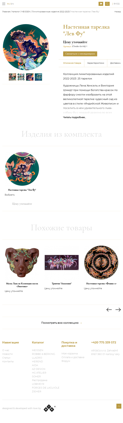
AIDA (35, 365)
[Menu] (3, 4)
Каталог (16, 12)
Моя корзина (70, 353)
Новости (7, 354)
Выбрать (10, 195)
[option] (22, 178)
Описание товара (72, 63)
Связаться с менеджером (80, 54)
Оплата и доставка (73, 357)
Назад (117, 12)
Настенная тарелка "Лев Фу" (22, 190)
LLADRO (37, 358)
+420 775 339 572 (103, 342)
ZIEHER (36, 391)
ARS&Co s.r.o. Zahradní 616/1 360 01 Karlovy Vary (105, 352)
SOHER (36, 376)
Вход (117, 4)
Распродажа (39, 380)
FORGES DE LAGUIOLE (45, 388)
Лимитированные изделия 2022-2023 (50, 12)
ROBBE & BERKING (43, 354)
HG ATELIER (39, 373)
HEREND (37, 361)
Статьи (6, 358)
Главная (6, 12)
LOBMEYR (38, 384)
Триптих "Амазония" (62, 283)
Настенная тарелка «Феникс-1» (101, 283)
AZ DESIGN (38, 369)
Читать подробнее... (74, 117)
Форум (66, 361)
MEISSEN (25, 12)
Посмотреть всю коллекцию (60, 323)
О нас (5, 350)
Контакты (8, 361)
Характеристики (95, 63)
